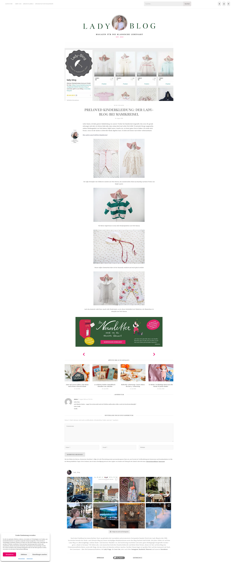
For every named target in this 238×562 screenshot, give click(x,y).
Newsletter (164, 549)
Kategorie (8, 4)
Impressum (30, 558)
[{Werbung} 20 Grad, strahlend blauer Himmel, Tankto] (79, 516)
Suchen (187, 4)
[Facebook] (219, 4)
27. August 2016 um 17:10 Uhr (85, 399)
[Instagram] (224, 4)
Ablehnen (24, 554)
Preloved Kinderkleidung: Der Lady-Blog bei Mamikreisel (119, 111)
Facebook (142, 549)
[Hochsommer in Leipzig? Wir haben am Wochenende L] (79, 489)
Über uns (18, 4)
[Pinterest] (228, 4)
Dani (75, 130)
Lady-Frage (107, 549)
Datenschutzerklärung (152, 461)
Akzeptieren (9, 554)
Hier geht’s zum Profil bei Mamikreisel (95, 135)
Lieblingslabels (28, 4)
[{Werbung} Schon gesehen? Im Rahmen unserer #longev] (106, 516)
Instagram (134, 549)
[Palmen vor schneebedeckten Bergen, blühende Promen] (158, 489)
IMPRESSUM (100, 558)
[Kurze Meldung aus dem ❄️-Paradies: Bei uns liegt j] (158, 516)
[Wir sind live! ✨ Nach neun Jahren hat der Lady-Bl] (106, 489)
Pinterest (149, 549)
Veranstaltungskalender (44, 4)
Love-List (117, 549)
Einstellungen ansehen (39, 554)
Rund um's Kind (119, 105)
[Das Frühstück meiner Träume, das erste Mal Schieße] (132, 516)
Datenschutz (21, 558)
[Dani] (75, 135)
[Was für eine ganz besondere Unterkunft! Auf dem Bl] (132, 489)
